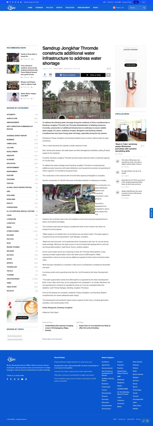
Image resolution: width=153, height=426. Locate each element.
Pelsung (10, 235)
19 (33, 98)
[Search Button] (144, 7)
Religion (10, 251)
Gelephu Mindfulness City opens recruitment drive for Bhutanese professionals (132, 193)
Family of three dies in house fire (29, 55)
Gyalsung (11, 195)
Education (70, 7)
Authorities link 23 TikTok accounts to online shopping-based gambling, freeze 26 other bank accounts (133, 182)
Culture (10, 148)
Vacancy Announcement (15, 339)
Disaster (10, 155)
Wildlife (10, 291)
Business (39, 7)
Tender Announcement (14, 336)
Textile (10, 271)
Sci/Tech (10, 255)
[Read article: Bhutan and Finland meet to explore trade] (13, 85)
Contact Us (110, 2)
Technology (12, 267)
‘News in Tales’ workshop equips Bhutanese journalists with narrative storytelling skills (126, 147)
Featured (11, 179)
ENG (136, 2)
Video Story (12, 287)
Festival (10, 183)
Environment (12, 171)
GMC (104, 2)
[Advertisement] (76, 26)
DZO (143, 2)
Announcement (83, 7)
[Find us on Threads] (18, 2)
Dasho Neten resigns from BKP (28, 94)
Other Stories (58, 68)
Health (10, 203)
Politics (49, 7)
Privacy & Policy (126, 2)
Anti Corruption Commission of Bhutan (20, 127)
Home (30, 7)
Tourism (10, 275)
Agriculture (12, 118)
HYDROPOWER (12, 207)
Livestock (11, 223)
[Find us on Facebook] (10, 2)
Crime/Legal (12, 143)
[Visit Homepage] (11, 7)
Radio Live (120, 7)
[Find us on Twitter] (12, 2)
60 (33, 77)
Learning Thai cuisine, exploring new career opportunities (73, 371)
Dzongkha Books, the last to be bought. (131, 172)
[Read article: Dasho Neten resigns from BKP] (13, 96)
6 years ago (26, 98)
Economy (10, 159)
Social (9, 259)
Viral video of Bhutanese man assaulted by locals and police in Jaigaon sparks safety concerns (132, 162)
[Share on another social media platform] (108, 75)
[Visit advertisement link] (22, 310)
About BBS (118, 2)
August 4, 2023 (47, 68)
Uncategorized (13, 279)
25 (33, 59)
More (95, 7)
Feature (10, 175)
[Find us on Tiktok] (26, 379)
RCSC (9, 243)
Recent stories (13, 247)
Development (12, 151)
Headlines (11, 199)
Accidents (11, 114)
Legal (9, 215)
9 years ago (26, 87)
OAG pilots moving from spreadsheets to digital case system (74, 375)
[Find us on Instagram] (15, 2)
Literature (11, 219)
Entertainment (13, 167)
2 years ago (26, 77)
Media (9, 227)
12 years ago (26, 59)
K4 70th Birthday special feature (20, 211)
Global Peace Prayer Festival (19, 187)
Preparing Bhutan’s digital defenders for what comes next (73, 362)
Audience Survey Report (17, 136)
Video (9, 283)
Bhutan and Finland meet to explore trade (28, 83)
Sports (59, 7)
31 (33, 87)
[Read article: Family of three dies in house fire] (13, 57)
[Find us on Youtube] (7, 2)
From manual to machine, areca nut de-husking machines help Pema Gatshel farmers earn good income (29, 69)
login (48, 339)
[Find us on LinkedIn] (21, 2)
